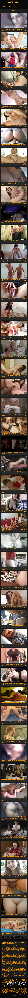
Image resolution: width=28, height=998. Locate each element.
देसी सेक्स (13, 992)
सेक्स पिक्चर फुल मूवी (9, 955)
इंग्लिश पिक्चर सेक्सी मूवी (18, 946)
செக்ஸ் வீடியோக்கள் (10, 987)
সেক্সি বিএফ (19, 987)
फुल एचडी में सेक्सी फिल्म (6, 949)
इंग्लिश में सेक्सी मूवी (11, 991)
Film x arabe (5, 980)
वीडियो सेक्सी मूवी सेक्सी (10, 989)
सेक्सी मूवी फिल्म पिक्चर (16, 970)
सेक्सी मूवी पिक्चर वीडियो (6, 969)
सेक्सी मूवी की (14, 994)
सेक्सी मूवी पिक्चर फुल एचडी (12, 968)
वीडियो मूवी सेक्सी (9, 992)
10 (17, 936)
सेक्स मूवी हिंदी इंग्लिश (16, 955)
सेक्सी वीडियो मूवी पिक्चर (14, 972)
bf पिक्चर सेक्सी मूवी (5, 944)
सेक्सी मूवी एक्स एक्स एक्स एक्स (12, 967)
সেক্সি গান (15, 989)
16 (23, 936)
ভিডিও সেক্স (2, 985)
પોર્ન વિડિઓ (18, 994)
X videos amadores (19, 981)
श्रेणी (10, 6)
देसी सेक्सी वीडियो (6, 990)
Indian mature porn (14, 985)
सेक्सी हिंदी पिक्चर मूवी (21, 972)
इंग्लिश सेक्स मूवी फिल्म (16, 986)
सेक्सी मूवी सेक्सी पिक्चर (10, 971)
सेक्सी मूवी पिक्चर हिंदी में (8, 970)
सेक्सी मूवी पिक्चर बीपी (21, 968)
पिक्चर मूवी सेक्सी (13, 948)
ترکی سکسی (4, 989)
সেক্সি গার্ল (4, 994)
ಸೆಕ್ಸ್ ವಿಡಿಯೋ (15, 987)
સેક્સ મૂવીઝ (21, 993)
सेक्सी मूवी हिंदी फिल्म (24, 991)
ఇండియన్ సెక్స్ (2, 986)
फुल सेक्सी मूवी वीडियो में (13, 950)
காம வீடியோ (20, 985)
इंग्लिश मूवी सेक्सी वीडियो (4, 991)
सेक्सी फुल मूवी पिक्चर (7, 965)
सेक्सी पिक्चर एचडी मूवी (21, 956)
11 (19, 936)
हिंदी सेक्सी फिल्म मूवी (8, 994)
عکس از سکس (3, 979)
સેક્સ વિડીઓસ (7, 993)
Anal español (15, 979)
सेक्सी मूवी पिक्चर (20, 967)
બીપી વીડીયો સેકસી (17, 991)
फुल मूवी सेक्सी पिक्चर (21, 949)
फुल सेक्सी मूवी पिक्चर (5, 950)
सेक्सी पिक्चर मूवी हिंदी (18, 960)
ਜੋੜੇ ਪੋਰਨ (11, 993)
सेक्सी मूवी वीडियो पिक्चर (14, 1)
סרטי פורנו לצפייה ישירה (17, 980)
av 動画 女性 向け (13, 981)
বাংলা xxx (18, 988)
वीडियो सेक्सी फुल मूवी (4, 992)
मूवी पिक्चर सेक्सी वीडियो (14, 953)
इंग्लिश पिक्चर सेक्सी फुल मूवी (9, 946)
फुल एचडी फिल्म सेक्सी (20, 948)
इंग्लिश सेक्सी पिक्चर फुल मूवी (13, 947)
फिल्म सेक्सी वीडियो (24, 987)
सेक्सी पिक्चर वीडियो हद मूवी (8, 962)
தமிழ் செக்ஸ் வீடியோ (20, 989)
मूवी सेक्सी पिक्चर (21, 953)
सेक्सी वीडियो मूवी (8, 988)
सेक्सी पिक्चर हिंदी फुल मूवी (11, 963)
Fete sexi (8, 981)
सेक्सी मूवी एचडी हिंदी (24, 990)
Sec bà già (20, 979)
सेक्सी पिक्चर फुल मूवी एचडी (15, 957)
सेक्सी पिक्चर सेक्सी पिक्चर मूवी (18, 962)
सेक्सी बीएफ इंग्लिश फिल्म (16, 965)
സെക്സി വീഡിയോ (8, 986)
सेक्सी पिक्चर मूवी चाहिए (16, 958)
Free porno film (10, 980)
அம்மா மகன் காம (7, 985)
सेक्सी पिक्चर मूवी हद (10, 960)
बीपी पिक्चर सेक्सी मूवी (7, 951)
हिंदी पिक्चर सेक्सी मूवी (5, 974)
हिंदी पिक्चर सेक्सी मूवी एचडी (14, 974)
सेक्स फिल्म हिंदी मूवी (14, 988)
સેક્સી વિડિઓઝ (15, 993)
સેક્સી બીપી (24, 985)
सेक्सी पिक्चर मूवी (9, 958)
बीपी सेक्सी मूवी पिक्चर (14, 951)
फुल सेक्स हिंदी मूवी (22, 994)
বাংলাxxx (21, 988)
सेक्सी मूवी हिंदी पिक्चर (5, 972)
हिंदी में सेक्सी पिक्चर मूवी (16, 975)
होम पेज (4, 6)
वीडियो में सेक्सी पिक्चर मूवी (14, 954)
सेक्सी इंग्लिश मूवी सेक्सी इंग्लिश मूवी (11, 956)
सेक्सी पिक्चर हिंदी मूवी (19, 963)
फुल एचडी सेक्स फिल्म (14, 949)
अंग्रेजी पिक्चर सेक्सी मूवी (13, 944)
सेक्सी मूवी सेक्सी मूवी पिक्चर (19, 971)
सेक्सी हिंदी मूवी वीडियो (12, 990)
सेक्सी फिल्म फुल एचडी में (14, 964)
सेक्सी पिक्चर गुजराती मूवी (6, 957)
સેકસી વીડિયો (18, 990)
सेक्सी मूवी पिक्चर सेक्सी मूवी (15, 969)
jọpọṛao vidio (18, 992)
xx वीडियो (4, 987)
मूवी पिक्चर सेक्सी (6, 953)
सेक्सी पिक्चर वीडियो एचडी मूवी (13, 961)
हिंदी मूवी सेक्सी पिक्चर (8, 975)
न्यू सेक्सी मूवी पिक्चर (7, 948)
